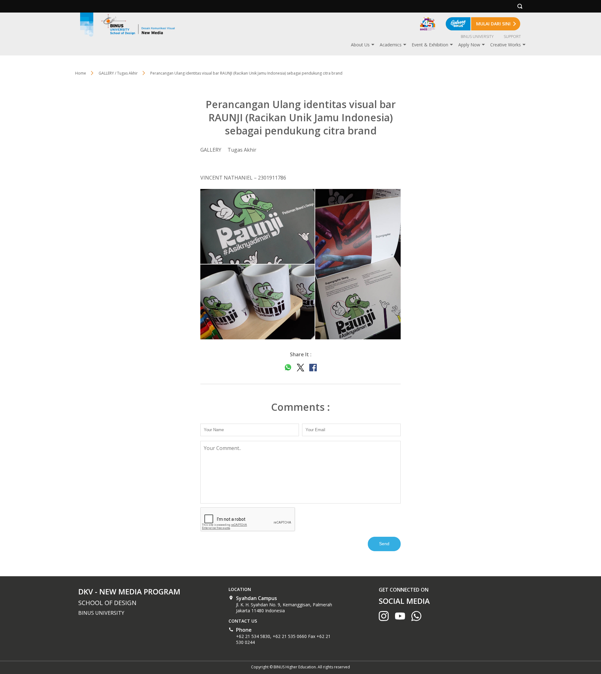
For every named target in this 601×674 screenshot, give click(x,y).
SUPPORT (512, 36)
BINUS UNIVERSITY (477, 36)
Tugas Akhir (242, 149)
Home (80, 73)
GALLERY (210, 149)
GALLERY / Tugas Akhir (118, 73)
